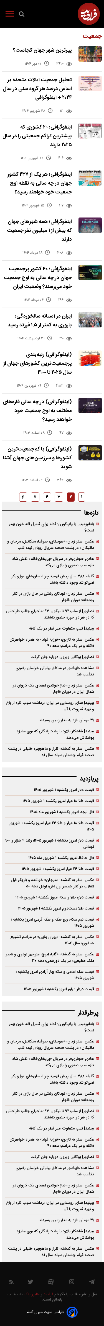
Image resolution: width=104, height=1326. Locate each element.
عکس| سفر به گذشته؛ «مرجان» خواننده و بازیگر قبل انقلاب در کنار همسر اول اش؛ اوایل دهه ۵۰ (52, 883)
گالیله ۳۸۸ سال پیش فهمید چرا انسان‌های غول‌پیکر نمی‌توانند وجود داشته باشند (52, 579)
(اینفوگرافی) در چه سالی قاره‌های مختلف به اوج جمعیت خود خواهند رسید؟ (37, 411)
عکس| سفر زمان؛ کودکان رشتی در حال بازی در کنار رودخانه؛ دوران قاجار (53, 597)
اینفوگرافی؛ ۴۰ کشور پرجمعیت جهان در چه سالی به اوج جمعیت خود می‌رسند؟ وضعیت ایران (38, 278)
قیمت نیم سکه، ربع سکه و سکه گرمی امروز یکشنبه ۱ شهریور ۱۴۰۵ (52, 922)
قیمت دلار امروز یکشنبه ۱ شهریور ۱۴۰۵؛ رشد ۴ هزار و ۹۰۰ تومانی (49, 843)
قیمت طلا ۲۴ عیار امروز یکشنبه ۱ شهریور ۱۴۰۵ (58, 869)
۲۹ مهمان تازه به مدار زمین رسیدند (66, 720)
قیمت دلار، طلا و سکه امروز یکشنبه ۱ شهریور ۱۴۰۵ (54, 897)
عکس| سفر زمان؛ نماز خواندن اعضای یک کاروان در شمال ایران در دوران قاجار (53, 688)
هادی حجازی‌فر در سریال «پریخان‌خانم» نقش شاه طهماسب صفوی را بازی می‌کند (53, 562)
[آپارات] (51, 1283)
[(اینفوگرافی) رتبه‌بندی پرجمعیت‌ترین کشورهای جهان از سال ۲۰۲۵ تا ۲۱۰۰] (90, 358)
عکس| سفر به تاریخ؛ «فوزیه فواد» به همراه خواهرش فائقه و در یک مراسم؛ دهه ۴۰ (51, 642)
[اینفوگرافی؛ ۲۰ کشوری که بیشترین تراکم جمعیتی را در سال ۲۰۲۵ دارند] (90, 130)
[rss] (11, 1283)
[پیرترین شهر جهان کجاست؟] (90, 54)
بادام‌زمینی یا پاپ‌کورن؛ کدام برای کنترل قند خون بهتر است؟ (51, 527)
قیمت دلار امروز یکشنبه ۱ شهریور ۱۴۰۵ (64, 790)
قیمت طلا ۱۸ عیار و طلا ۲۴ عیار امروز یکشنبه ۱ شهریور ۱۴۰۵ (51, 826)
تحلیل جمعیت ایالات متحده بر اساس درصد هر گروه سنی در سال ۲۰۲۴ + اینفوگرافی (37, 89)
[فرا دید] (89, 14)
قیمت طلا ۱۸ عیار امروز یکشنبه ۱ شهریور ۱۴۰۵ (58, 801)
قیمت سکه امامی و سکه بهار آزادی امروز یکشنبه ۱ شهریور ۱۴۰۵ (55, 975)
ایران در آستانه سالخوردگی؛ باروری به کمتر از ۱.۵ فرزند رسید (40, 320)
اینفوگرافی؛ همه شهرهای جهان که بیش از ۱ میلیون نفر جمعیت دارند (39, 230)
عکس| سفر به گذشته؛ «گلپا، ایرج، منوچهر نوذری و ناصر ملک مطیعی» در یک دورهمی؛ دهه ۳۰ (50, 957)
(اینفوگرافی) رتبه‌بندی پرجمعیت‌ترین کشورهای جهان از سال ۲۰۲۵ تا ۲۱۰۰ (37, 363)
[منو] (9, 15)
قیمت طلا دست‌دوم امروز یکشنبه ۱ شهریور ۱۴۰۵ (56, 908)
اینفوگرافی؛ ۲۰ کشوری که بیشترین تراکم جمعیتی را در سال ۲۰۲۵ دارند (37, 136)
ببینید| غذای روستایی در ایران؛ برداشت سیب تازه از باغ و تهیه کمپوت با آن (50, 706)
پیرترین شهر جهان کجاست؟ (42, 50)
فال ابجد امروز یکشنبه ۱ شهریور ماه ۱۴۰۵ (62, 812)
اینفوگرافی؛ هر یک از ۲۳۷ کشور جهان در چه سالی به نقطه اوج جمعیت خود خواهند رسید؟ (39, 183)
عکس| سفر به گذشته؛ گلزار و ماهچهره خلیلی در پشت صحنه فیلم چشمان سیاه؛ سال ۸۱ (51, 752)
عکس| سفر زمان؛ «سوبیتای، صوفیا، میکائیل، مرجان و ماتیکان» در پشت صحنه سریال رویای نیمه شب (50, 544)
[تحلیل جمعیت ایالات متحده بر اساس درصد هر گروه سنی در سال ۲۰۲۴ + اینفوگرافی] (90, 83)
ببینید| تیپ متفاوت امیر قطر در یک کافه (61, 628)
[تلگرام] (92, 1283)
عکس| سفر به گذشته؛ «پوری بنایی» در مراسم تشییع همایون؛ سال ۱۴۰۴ (52, 940)
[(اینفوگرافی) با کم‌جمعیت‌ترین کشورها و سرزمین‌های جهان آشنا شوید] (90, 452)
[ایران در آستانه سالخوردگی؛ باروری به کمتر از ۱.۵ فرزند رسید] (90, 319)
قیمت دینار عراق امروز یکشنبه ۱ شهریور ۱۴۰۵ (59, 989)
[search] (21, 15)
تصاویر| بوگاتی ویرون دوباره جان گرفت (62, 657)
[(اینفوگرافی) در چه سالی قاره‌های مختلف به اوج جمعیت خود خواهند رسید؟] (90, 405)
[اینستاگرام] (72, 1283)
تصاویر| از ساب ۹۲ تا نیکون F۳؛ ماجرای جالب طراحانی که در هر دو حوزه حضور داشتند (50, 614)
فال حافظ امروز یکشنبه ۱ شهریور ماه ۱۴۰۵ (61, 858)
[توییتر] (30, 1283)
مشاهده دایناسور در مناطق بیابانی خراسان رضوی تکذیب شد (55, 671)
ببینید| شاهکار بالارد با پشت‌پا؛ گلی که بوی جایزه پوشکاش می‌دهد (55, 734)
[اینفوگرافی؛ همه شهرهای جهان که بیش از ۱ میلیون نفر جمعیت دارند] (90, 225)
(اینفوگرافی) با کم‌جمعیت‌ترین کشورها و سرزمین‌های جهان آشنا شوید (37, 458)
